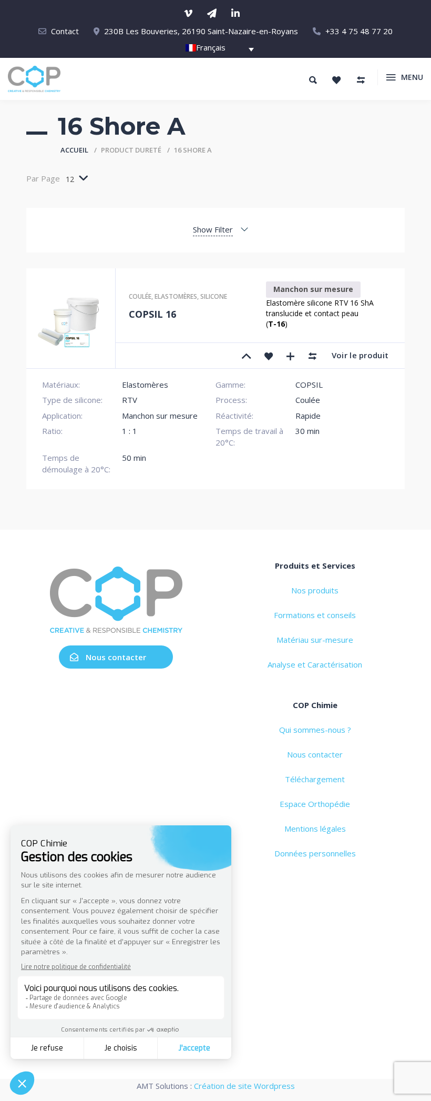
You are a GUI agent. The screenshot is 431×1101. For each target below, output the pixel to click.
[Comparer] (313, 355)
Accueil (74, 150)
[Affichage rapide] (291, 355)
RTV (129, 400)
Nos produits (314, 590)
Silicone (213, 296)
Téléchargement (315, 779)
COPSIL (309, 384)
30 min (307, 431)
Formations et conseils (315, 615)
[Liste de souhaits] (336, 80)
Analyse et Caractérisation (315, 664)
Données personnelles (315, 853)
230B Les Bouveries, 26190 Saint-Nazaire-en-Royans (201, 31)
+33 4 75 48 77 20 (359, 31)
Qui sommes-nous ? (315, 729)
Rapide (308, 415)
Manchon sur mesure (313, 289)
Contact (65, 31)
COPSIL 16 (152, 314)
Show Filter (213, 229)
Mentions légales (315, 828)
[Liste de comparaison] (360, 80)
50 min (134, 457)
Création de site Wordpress (244, 1085)
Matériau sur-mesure (314, 639)
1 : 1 (129, 431)
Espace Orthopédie (315, 804)
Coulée (140, 296)
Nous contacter (116, 657)
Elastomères (176, 296)
